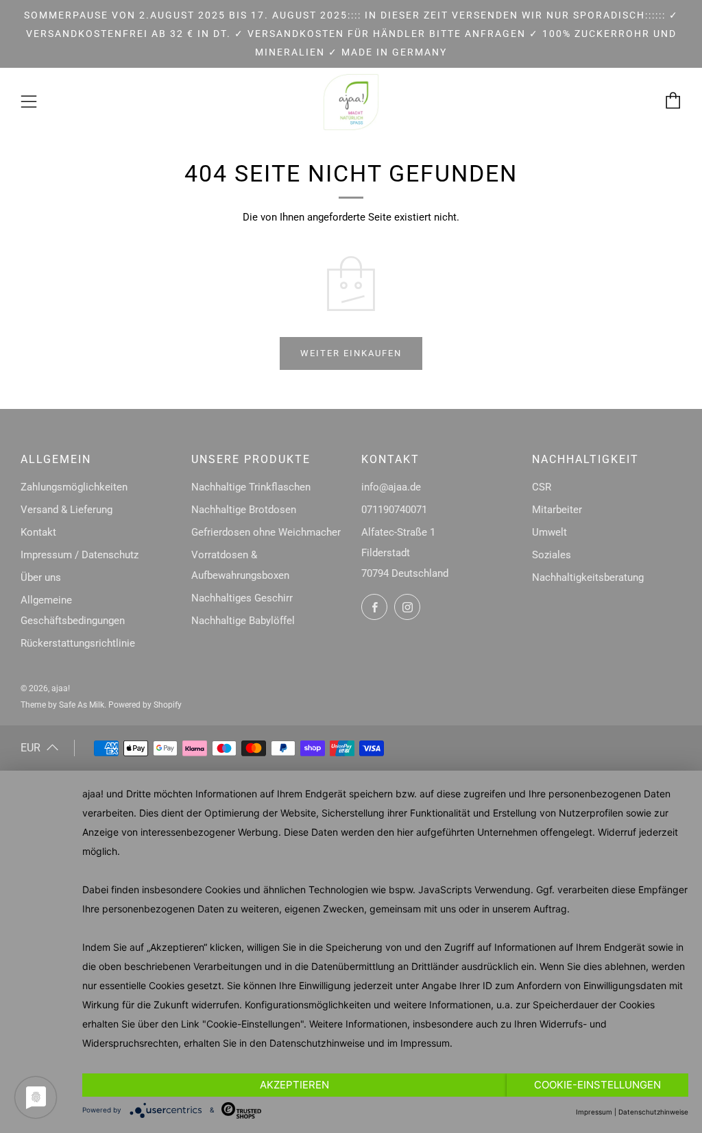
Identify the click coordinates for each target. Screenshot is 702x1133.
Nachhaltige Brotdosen (243, 509)
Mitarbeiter (557, 509)
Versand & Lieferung (66, 509)
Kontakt (38, 532)
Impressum (425, 1043)
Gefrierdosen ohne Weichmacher (266, 532)
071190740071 (394, 509)
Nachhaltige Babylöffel (243, 620)
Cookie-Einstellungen (597, 1084)
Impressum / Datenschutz (79, 555)
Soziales (551, 555)
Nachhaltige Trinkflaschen (251, 487)
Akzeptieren (294, 1084)
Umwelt (549, 532)
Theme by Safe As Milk (62, 705)
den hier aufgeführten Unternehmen (457, 832)
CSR (541, 487)
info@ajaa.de (391, 487)
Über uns (41, 577)
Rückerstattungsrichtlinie (78, 643)
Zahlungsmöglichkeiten (74, 487)
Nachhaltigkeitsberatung (588, 577)
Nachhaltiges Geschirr (242, 598)
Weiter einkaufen (351, 353)
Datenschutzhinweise (317, 1043)
